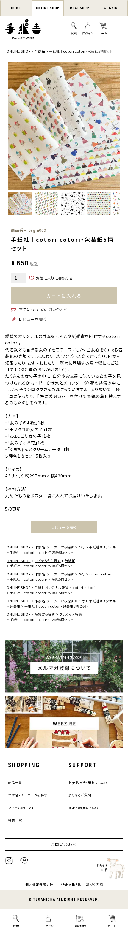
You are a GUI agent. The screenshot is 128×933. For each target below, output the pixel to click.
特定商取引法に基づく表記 (82, 884)
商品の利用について (83, 807)
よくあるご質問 (79, 795)
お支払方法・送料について (88, 782)
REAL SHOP (79, 8)
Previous (14, 127)
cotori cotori (100, 574)
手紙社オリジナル (102, 547)
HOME (16, 8)
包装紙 (70, 560)
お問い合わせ (64, 844)
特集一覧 (15, 820)
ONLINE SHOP (47, 8)
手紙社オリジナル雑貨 (51, 587)
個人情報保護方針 (39, 884)
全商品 (40, 51)
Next (114, 127)
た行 (81, 547)
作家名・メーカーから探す (54, 547)
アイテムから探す (48, 560)
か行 (81, 574)
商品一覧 (15, 782)
